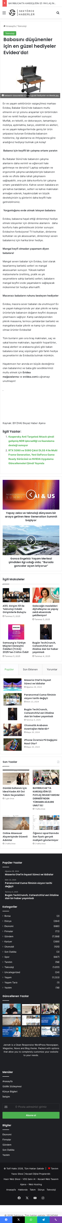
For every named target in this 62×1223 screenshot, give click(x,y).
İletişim (6, 1096)
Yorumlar (52, 669)
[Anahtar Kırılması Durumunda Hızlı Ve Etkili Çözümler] (31, 1032)
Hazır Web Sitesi (12, 1179)
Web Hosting (35, 1184)
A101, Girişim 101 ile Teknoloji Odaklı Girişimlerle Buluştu (14, 609)
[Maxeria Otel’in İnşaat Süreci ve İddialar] (12, 684)
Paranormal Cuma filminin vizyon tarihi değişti (40, 696)
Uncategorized (12, 972)
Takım (33, 1189)
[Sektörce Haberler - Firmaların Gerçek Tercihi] (21, 12)
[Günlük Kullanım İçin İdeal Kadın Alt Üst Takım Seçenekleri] (16, 777)
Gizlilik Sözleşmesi (11, 1086)
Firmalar (8, 931)
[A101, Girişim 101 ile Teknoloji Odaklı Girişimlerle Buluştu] (16, 595)
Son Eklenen (30, 669)
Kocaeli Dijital (32, 1173)
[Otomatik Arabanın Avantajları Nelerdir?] (12, 730)
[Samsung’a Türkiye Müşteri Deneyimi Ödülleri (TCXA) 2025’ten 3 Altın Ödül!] (16, 632)
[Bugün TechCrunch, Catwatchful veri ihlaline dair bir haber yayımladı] (46, 632)
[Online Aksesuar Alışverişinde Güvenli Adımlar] (16, 822)
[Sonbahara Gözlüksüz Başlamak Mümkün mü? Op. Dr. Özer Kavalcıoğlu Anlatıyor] (11, 1009)
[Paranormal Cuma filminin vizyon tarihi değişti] (12, 699)
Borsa (7, 916)
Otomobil (9, 946)
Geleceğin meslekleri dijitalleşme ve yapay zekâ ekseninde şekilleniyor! (45, 610)
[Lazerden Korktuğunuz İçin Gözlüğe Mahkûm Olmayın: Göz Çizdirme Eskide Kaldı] (50, 1020)
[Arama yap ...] (58, 14)
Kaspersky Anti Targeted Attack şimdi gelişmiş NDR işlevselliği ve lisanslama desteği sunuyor (31, 441)
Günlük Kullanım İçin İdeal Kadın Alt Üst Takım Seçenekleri (15, 791)
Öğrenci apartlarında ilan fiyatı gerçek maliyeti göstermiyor (46, 837)
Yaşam (8, 977)
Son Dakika (10, 951)
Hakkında (22, 1189)
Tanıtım (8, 962)
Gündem (8, 936)
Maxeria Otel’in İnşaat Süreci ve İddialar (37, 681)
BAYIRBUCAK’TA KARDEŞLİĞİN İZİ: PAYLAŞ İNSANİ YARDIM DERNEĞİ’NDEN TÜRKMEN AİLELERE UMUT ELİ (46, 796)
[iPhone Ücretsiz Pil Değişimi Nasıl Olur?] (12, 744)
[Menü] (4, 14)
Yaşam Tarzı (10, 982)
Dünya (7, 921)
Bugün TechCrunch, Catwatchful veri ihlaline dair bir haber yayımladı (45, 647)
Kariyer (8, 941)
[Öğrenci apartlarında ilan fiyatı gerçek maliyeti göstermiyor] (46, 822)
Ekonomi (8, 926)
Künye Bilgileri (9, 1091)
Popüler (9, 669)
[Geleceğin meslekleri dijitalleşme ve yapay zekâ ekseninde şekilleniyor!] (46, 595)
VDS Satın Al (29, 1179)
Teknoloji (21, 26)
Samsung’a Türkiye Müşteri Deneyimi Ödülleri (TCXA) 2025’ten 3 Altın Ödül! (16, 647)
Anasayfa (10, 26)
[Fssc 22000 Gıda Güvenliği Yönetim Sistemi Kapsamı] (50, 1032)
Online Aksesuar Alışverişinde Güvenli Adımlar (15, 837)
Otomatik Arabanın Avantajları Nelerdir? (36, 727)
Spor (6, 957)
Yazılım (8, 987)
